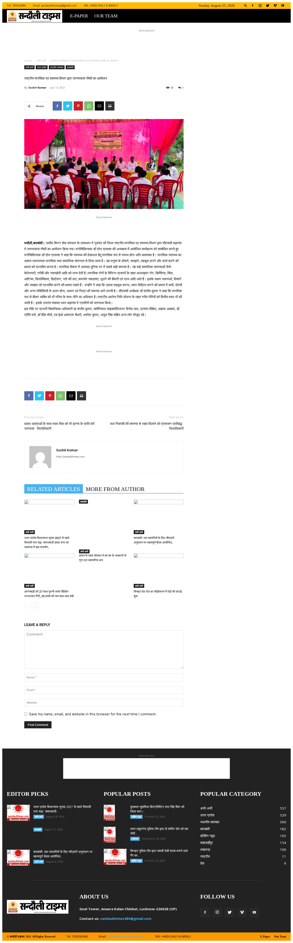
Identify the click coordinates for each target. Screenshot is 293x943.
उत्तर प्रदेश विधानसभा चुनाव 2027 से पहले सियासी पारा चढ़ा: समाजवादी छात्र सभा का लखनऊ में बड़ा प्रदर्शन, (46, 542)
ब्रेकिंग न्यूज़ (136, 816)
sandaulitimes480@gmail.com (125, 918)
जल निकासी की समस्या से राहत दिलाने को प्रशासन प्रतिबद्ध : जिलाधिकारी (147, 426)
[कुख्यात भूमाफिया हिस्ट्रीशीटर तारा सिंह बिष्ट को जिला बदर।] (109, 813)
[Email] (99, 106)
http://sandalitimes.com (70, 456)
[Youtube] (282, 5)
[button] (245, 5)
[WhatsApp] (88, 106)
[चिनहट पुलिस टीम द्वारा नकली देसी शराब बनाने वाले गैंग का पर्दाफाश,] (115, 857)
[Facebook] (252, 5)
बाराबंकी (70, 67)
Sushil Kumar (37, 87)
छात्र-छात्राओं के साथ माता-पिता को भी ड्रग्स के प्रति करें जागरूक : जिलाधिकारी (59, 426)
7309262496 (19, 5)
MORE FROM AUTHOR (115, 489)
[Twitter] (267, 5)
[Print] (109, 106)
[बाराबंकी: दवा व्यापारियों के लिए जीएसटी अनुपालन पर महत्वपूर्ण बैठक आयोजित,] (159, 517)
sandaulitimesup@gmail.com (59, 5)
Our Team (106, 15)
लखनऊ (135, 838)
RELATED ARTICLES (53, 489)
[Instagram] (260, 5)
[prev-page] (27, 605)
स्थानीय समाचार (56, 67)
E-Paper (79, 15)
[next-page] (34, 605)
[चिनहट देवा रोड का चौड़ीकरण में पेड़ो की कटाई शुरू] (159, 570)
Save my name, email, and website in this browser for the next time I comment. (92, 714)
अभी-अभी (41, 61)
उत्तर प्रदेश (41, 67)
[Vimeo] (275, 5)
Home (28, 61)
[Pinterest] (78, 106)
